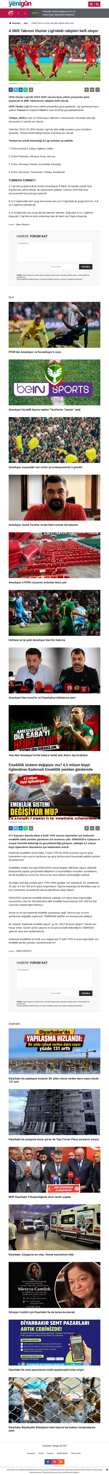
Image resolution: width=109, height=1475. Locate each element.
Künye (41, 1453)
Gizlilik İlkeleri (62, 1453)
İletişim (50, 1453)
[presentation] (18, 13)
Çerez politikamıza (65, 1472)
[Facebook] (11, 90)
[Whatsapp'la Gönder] (25, 90)
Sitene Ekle (76, 1453)
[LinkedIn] (20, 90)
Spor (26, 23)
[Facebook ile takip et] (48, 1461)
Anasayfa (16, 23)
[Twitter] (16, 90)
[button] (87, 90)
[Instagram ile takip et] (54, 1461)
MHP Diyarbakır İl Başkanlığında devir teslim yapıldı (60, 13)
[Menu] (91, 4)
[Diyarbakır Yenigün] (20, 4)
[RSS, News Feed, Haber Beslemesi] (61, 1461)
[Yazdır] (31, 90)
